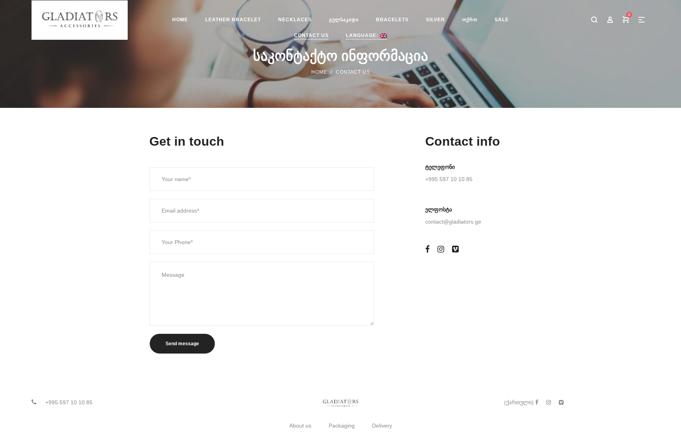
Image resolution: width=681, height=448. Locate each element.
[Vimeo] (455, 249)
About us (300, 425)
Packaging (342, 425)
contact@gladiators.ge (453, 221)
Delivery (382, 425)
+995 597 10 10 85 (449, 179)
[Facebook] (427, 249)
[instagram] (440, 249)
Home (319, 72)
